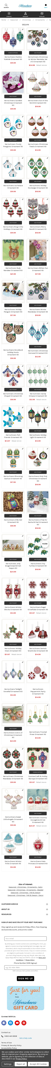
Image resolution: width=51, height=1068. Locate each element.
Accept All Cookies (38, 1064)
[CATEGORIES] (9, 14)
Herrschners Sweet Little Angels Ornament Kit (13, 819)
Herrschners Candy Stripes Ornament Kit (38, 395)
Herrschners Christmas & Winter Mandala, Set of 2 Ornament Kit (38, 59)
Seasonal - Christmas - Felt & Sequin (25, 893)
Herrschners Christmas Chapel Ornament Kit (13, 395)
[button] (25, 998)
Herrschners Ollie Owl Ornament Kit (13, 521)
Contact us (5, 1032)
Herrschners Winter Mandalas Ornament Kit (38, 310)
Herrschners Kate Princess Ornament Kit (38, 862)
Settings (8, 1064)
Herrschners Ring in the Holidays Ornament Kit (13, 228)
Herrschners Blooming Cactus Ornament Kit (13, 477)
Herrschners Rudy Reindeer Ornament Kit (13, 269)
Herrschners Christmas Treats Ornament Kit (38, 145)
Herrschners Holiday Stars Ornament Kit (13, 649)
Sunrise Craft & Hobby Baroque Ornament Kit (37, 777)
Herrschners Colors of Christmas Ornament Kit (13, 735)
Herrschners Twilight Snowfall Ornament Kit (13, 690)
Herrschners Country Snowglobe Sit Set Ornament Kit (38, 820)
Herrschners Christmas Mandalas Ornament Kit (13, 777)
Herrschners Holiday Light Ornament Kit (38, 436)
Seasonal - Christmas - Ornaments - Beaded (25, 890)
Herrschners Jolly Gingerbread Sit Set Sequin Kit (13, 566)
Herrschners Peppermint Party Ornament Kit (37, 691)
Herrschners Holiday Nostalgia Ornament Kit (38, 187)
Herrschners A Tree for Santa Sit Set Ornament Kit (38, 522)
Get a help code (25, 1038)
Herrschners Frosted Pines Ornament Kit (38, 733)
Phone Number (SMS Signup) (25, 963)
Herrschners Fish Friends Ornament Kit (13, 436)
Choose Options (13, 53)
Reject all (21, 1064)
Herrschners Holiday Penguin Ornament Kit (13, 310)
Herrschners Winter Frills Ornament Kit (13, 862)
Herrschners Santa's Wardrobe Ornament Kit (38, 649)
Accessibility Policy (9, 1048)
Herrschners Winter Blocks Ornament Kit (13, 608)
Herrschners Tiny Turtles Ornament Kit (38, 565)
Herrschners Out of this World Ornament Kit (38, 102)
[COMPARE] (22, 29)
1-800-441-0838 (10, 1036)
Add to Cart (37, 53)
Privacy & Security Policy (11, 1045)
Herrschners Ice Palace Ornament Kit (13, 187)
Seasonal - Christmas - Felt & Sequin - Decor (25, 895)
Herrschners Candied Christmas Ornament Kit (13, 103)
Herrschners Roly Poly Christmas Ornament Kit (38, 478)
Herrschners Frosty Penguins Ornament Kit (13, 145)
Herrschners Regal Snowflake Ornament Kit (38, 608)
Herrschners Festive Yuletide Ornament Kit (13, 58)
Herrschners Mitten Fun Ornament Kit (38, 269)
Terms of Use (6, 1043)
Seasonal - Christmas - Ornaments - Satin (25, 887)
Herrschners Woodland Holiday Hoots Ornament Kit (13, 352)
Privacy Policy (30, 960)
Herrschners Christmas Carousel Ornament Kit (38, 352)
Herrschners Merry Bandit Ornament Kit (38, 228)
